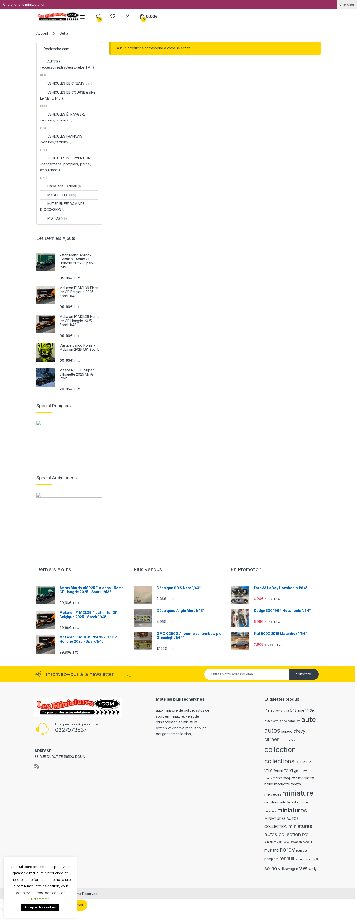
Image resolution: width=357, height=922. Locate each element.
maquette (290, 778)
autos (272, 730)
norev (287, 849)
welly (312, 869)
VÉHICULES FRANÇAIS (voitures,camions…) (61, 139)
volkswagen (288, 869)
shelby (310, 859)
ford (288, 770)
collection (280, 749)
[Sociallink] (36, 766)
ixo (305, 771)
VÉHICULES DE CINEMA (69, 83)
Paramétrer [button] (40, 899)
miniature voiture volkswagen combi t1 (288, 842)
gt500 (298, 771)
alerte (274, 721)
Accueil (42, 33)
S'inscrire (303, 674)
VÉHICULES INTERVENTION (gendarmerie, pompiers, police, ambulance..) (65, 164)
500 (267, 721)
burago (286, 731)
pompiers (271, 859)
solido (270, 868)
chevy (299, 731)
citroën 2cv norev (170, 728)
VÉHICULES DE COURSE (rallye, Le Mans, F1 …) (68, 95)
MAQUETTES (61, 195)
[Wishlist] (112, 16)
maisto (277, 778)
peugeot (301, 850)
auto (308, 719)
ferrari (278, 771)
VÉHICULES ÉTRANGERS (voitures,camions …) (63, 117)
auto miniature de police (175, 710)
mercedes (272, 794)
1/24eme (276, 710)
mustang (271, 850)
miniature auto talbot (280, 802)
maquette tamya (287, 784)
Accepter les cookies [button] (40, 907)
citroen (272, 739)
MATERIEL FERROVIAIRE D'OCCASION (62, 207)
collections (279, 761)
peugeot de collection (173, 734)
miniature (297, 793)
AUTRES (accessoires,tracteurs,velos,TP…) (67, 64)
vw (303, 868)
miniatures (292, 810)
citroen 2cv (287, 740)
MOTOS (57, 218)
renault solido (195, 728)
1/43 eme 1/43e (302, 710)
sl (316, 859)
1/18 (267, 710)
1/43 (286, 710)
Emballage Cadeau (64, 186)
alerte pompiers (289, 721)
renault (286, 858)
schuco (300, 859)
